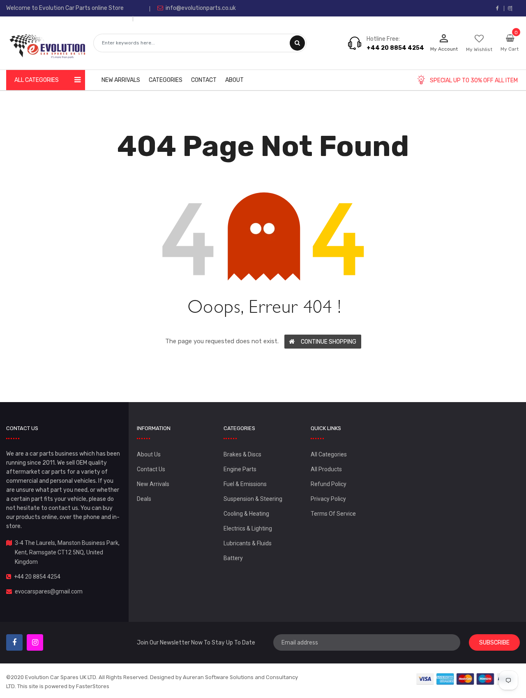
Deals (144, 499)
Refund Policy (328, 484)
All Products (326, 469)
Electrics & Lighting (248, 528)
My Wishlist (479, 49)
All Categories (329, 454)
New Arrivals (153, 484)
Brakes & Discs (242, 454)
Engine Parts (240, 469)
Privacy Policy (328, 499)
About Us (149, 454)
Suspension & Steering (253, 499)
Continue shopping (328, 341)
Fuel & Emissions (245, 484)
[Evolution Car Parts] (465, 679)
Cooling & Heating (246, 513)
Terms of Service (333, 513)
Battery (233, 558)
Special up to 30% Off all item (474, 80)
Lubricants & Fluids (248, 543)
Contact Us (151, 469)
